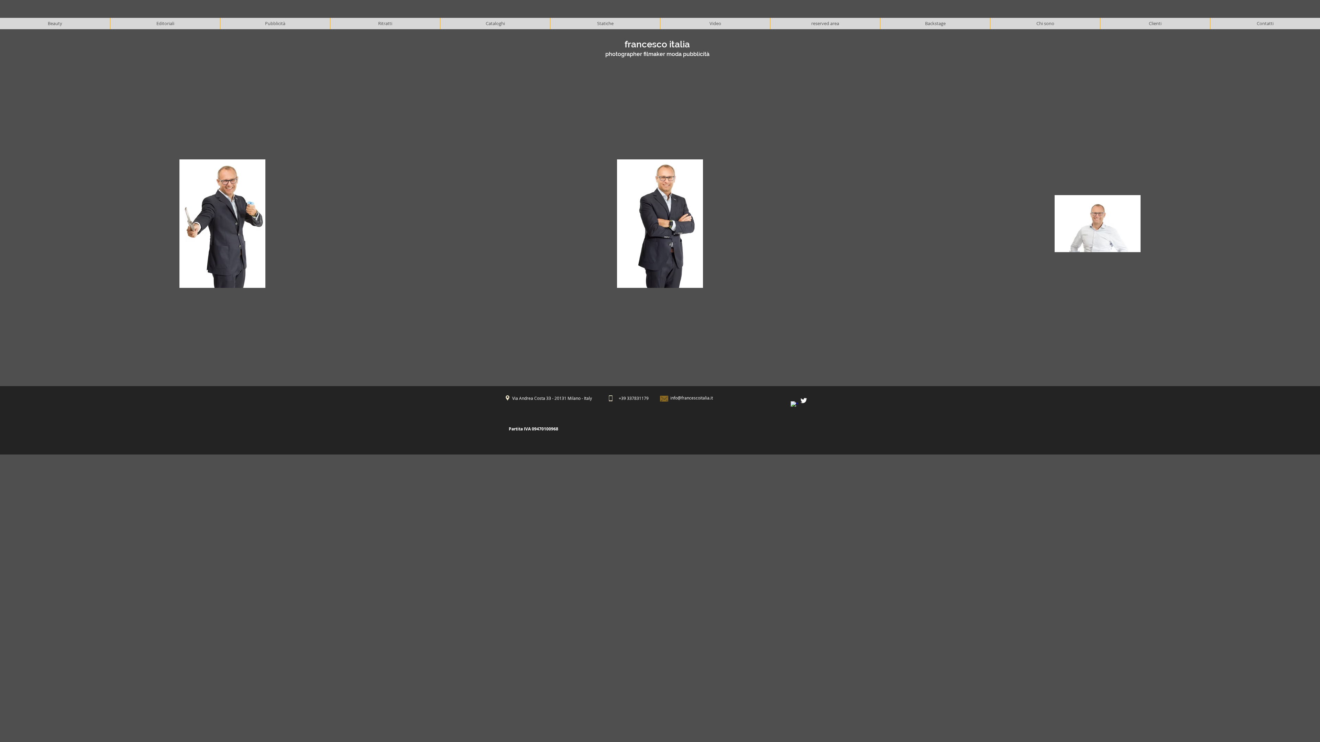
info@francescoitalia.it (691, 398)
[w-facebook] (794, 405)
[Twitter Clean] (803, 400)
